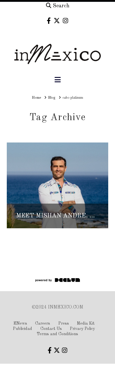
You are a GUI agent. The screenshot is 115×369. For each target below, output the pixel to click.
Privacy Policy (82, 329)
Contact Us (51, 329)
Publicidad (22, 329)
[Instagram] (65, 21)
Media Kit (86, 323)
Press (63, 323)
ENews (20, 323)
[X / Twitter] (57, 21)
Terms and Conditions (57, 334)
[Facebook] (49, 21)
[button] (58, 80)
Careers (42, 323)
